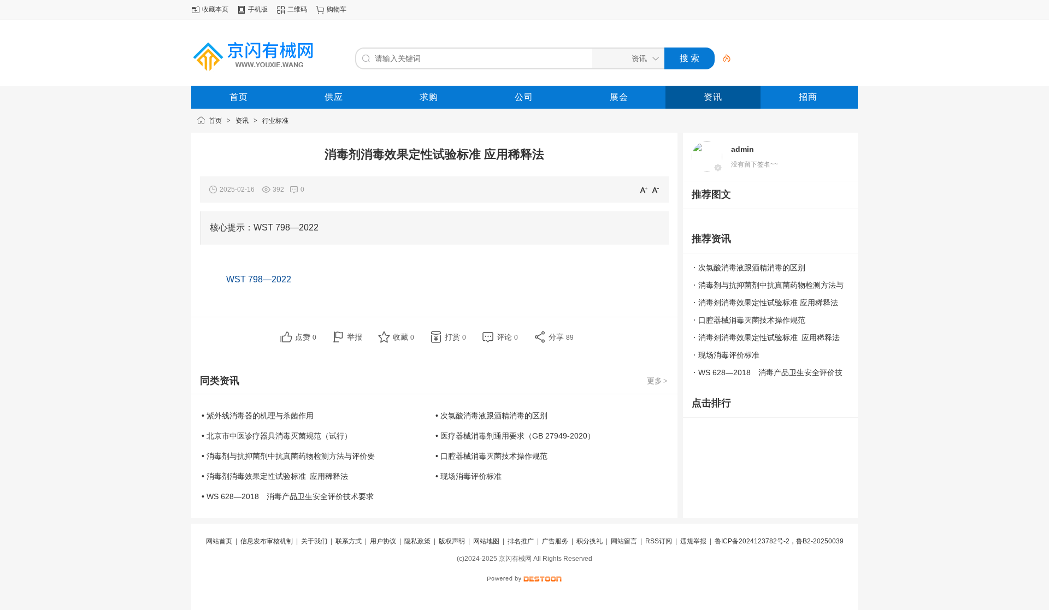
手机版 (258, 9)
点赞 (305, 337)
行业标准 (275, 121)
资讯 (242, 121)
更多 (657, 380)
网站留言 (624, 541)
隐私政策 (417, 541)
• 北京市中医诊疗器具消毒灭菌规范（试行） (277, 435)
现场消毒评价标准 (728, 355)
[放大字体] (643, 189)
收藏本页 (215, 9)
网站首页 (219, 541)
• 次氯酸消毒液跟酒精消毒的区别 (491, 415)
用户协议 (383, 541)
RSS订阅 (658, 541)
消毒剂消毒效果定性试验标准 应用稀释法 (768, 302)
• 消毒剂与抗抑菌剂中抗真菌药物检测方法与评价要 (288, 456)
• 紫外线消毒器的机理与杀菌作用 (258, 415)
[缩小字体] (655, 189)
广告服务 (555, 541)
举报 (354, 337)
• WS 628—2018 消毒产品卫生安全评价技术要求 (288, 496)
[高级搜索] (723, 58)
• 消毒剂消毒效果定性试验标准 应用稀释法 (275, 476)
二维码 (297, 9)
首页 (215, 121)
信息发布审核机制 (266, 541)
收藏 (403, 337)
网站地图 (486, 541)
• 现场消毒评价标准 (468, 476)
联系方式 (348, 541)
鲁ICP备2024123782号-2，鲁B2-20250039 (779, 541)
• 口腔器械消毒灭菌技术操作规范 (491, 456)
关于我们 (314, 541)
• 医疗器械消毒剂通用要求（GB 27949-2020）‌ (515, 435)
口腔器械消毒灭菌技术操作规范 (751, 320)
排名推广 (521, 541)
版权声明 (452, 541)
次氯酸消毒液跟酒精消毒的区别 (751, 267)
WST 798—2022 (258, 279)
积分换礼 (589, 541)
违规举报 (693, 541)
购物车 (336, 9)
